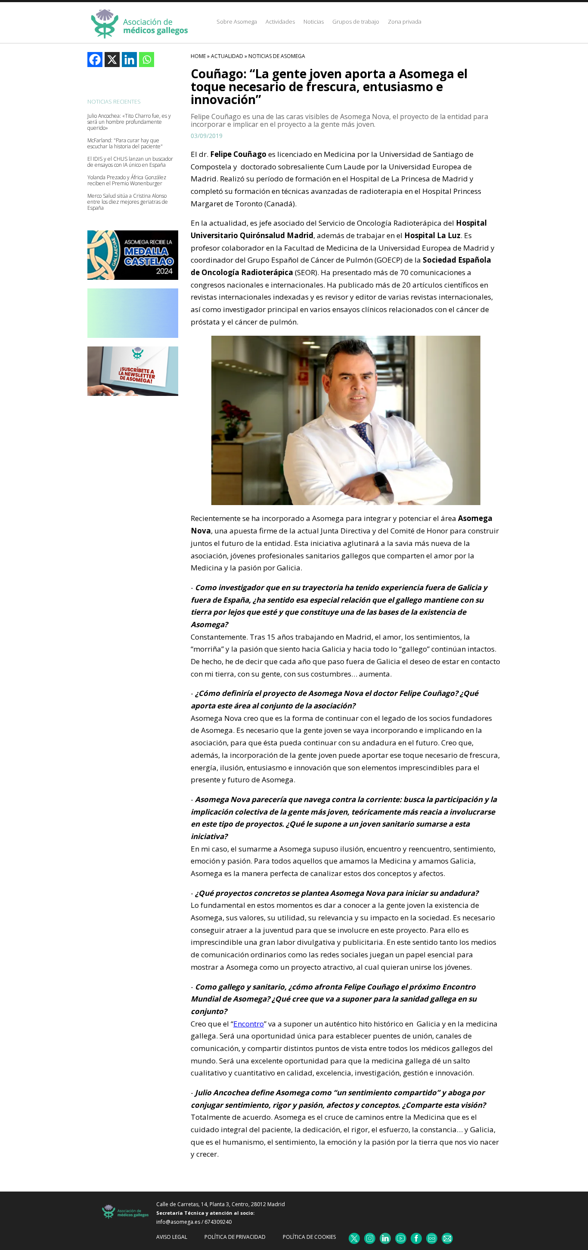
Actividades (280, 21)
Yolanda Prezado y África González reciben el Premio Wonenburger (126, 181)
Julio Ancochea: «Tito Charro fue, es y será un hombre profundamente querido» (129, 122)
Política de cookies (309, 1237)
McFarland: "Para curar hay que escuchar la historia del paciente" (125, 144)
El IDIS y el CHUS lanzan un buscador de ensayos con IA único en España (130, 162)
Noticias (313, 21)
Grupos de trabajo (355, 21)
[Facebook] (94, 59)
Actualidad (227, 56)
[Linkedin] (129, 59)
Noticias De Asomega (276, 56)
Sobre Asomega (237, 21)
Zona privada (404, 21)
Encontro (248, 1024)
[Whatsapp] (146, 59)
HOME (198, 56)
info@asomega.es (178, 1221)
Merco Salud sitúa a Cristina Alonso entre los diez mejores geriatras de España (127, 202)
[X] (112, 59)
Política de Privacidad (235, 1237)
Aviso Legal (171, 1237)
